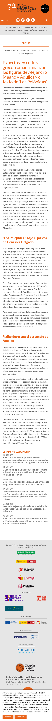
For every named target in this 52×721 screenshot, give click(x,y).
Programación (12, 27)
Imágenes (36, 50)
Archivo (43, 30)
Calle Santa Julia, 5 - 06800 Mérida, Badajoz (26, 682)
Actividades (41, 27)
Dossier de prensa (11, 50)
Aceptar (8, 717)
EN (2, 20)
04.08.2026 (25, 520)
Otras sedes (27, 27)
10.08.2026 (25, 494)
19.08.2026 (25, 459)
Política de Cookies (42, 712)
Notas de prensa (26, 53)
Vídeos (45, 50)
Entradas (45, 8)
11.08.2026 (26, 482)
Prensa (26, 33)
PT (7, 20)
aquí (45, 709)
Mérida (33, 30)
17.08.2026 (25, 471)
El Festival (23, 30)
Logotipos (25, 50)
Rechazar (20, 717)
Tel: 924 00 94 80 (14, 684)
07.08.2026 (25, 508)
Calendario (10, 30)
